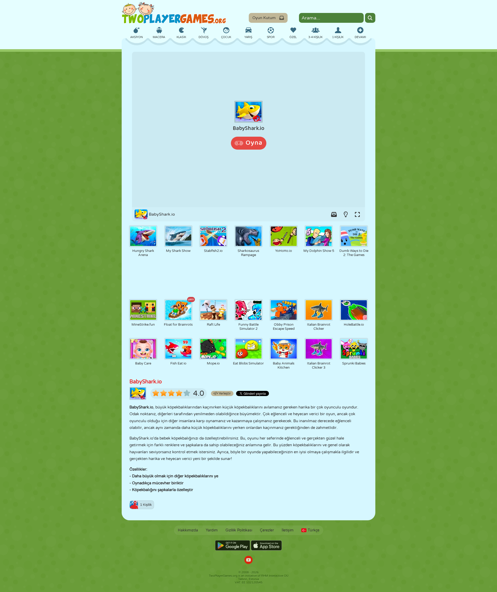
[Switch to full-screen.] (357, 214)
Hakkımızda (188, 530)
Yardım (212, 530)
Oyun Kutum (264, 18)
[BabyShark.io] (248, 129)
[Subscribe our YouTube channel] (248, 561)
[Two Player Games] (174, 13)
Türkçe (313, 530)
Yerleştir (224, 393)
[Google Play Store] (232, 545)
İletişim (288, 530)
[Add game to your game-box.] (334, 214)
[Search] (370, 18)
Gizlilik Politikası (238, 530)
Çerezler (267, 530)
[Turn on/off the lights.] (345, 214)
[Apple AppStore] (266, 545)
